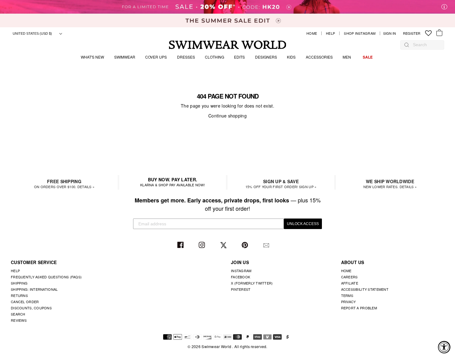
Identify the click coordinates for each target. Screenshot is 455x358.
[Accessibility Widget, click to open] (444, 347)
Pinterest (245, 245)
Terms (347, 295)
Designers (266, 57)
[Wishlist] (428, 33)
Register (411, 33)
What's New (92, 57)
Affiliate (349, 283)
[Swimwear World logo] (228, 45)
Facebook (181, 245)
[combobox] (425, 45)
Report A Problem (359, 307)
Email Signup (267, 245)
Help (330, 33)
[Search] (407, 44)
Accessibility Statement (364, 289)
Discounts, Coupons (31, 307)
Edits (239, 57)
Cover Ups (156, 57)
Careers (349, 276)
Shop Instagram (359, 33)
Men (347, 57)
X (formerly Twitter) (252, 283)
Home (311, 33)
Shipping (19, 283)
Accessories (319, 57)
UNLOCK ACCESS (303, 224)
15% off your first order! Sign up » (281, 183)
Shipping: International (34, 289)
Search (18, 314)
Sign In (391, 33)
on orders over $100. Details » (64, 183)
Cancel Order (25, 301)
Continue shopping (227, 116)
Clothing (214, 57)
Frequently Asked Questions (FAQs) (46, 276)
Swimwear (124, 57)
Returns (19, 295)
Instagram (202, 245)
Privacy (348, 301)
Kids (291, 57)
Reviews (19, 320)
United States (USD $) (33, 33)
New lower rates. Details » (390, 183)
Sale (368, 57)
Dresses (186, 57)
